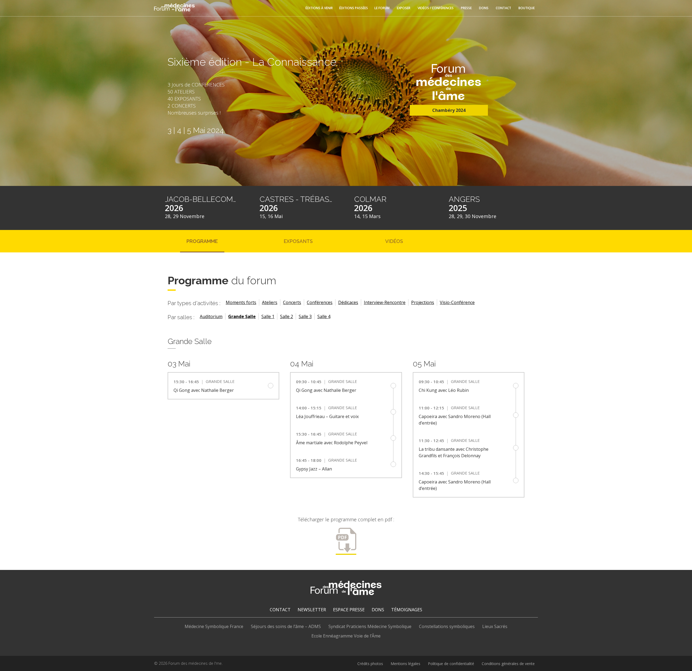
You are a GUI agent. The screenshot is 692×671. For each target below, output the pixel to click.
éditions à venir (319, 8)
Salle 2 (286, 316)
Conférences (319, 302)
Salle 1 (267, 316)
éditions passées (353, 8)
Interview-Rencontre (384, 302)
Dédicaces (348, 302)
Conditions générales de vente (508, 663)
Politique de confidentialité (451, 663)
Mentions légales (405, 663)
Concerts (292, 302)
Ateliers (269, 302)
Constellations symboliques (447, 626)
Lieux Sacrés (494, 626)
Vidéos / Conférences (436, 8)
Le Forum (382, 8)
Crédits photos (370, 663)
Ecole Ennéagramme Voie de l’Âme (346, 636)
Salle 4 (323, 316)
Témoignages (406, 610)
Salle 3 (305, 316)
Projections (422, 302)
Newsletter (312, 610)
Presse (466, 8)
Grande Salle (242, 316)
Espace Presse (349, 610)
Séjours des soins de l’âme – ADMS (286, 626)
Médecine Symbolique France (214, 626)
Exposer (403, 8)
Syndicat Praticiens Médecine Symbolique (369, 626)
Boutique (526, 8)
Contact (503, 8)
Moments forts (241, 302)
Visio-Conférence (457, 302)
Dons (483, 8)
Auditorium (211, 316)
